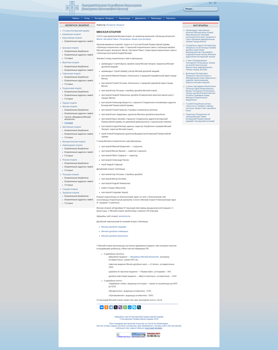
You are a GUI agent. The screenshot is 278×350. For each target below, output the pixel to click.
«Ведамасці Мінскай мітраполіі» (144, 257)
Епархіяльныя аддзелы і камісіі (79, 41)
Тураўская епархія (70, 193)
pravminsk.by (124, 216)
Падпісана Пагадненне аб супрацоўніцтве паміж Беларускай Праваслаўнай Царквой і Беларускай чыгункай (200, 117)
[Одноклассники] (106, 307)
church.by (152, 323)
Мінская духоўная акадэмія (113, 227)
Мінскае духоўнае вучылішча (114, 236)
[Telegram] (111, 307)
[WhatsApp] (125, 307)
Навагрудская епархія (72, 145)
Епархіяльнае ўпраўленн (76, 130)
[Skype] (134, 307)
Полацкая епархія (70, 174)
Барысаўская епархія (72, 38)
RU (210, 3)
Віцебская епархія (70, 62)
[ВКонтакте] (102, 307)
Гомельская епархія (71, 74)
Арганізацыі (124, 18)
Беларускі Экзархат (104, 18)
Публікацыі (156, 18)
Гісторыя (69, 58)
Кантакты (170, 18)
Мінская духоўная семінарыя (114, 231)
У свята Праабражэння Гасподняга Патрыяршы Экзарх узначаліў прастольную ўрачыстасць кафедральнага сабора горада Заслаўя (200, 65)
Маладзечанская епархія (73, 142)
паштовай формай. (153, 328)
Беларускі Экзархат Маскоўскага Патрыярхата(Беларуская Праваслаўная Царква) (112, 7)
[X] (116, 307)
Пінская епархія (69, 160)
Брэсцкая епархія (70, 48)
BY (215, 3)
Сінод (87, 18)
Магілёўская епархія (71, 127)
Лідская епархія (69, 103)
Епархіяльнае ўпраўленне (77, 51)
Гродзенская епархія (72, 88)
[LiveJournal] (139, 307)
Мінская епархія (69, 106)
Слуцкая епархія (70, 189)
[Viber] (120, 307)
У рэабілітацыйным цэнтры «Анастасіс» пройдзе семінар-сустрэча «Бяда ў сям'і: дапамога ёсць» (201, 107)
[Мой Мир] (130, 307)
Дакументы (140, 18)
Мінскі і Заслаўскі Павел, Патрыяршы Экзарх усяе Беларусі (124, 39)
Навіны (75, 18)
